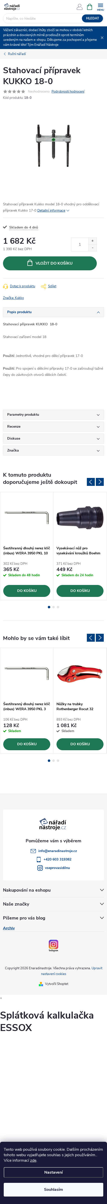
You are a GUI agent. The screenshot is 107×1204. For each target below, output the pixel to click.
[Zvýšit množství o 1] (92, 241)
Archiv (9, 928)
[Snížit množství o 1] (92, 247)
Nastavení (53, 1172)
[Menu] (100, 6)
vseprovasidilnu (57, 867)
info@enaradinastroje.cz (57, 851)
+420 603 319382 (57, 859)
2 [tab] (53, 607)
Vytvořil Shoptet (56, 984)
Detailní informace (51, 210)
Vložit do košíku (54, 263)
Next (100, 482)
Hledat (92, 18)
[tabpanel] (27, 546)
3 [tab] (58, 607)
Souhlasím (53, 1189)
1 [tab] (49, 607)
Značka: (13, 298)
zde (33, 1160)
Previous (91, 482)
